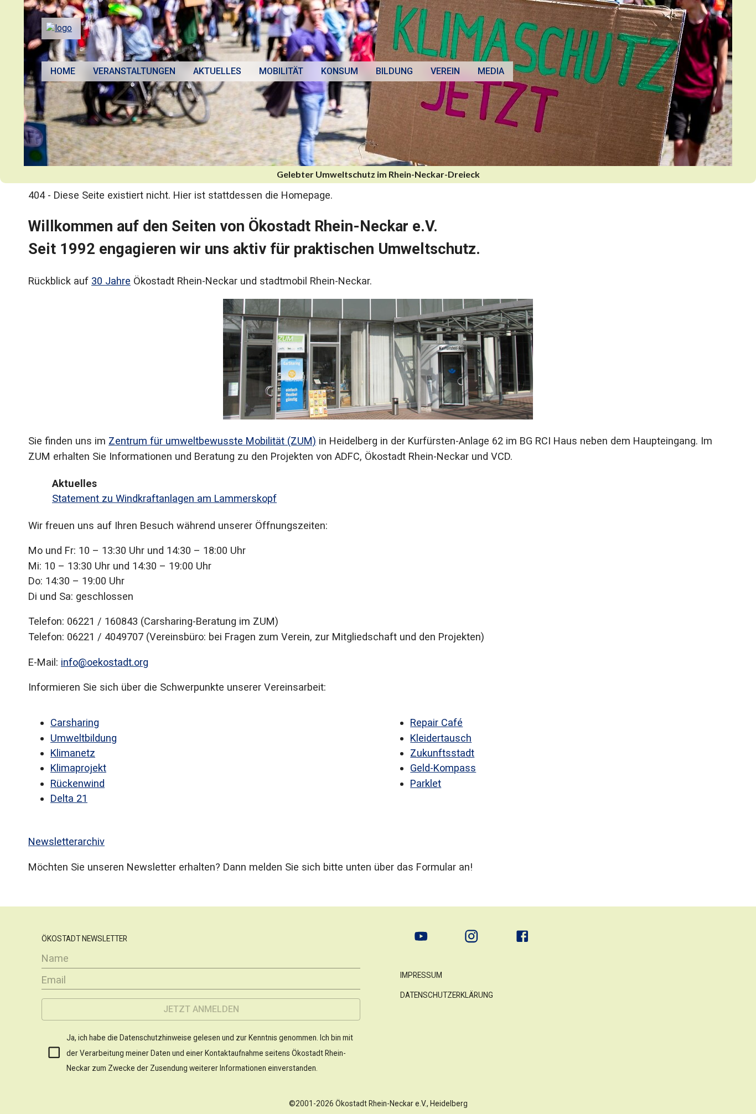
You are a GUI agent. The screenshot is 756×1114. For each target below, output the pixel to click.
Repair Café (436, 722)
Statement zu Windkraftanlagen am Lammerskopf (164, 498)
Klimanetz (72, 753)
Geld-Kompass (443, 768)
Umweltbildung (83, 738)
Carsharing (74, 722)
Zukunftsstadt (442, 753)
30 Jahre (111, 281)
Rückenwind (77, 783)
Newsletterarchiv (66, 841)
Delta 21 (68, 798)
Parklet (425, 783)
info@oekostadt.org (104, 662)
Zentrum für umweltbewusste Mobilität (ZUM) (212, 441)
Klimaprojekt (78, 768)
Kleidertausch (441, 738)
